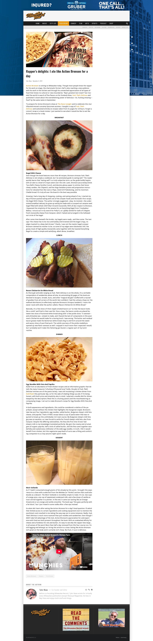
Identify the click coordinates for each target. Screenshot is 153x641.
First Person (49, 576)
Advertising (123, 637)
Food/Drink (63, 23)
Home (38, 23)
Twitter (91, 27)
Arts (87, 23)
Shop (111, 23)
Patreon (118, 27)
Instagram (97, 27)
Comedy (73, 23)
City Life (53, 23)
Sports (94, 23)
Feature (41, 576)
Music (44, 23)
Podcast (103, 23)
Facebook (84, 27)
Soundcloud (111, 27)
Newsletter (125, 27)
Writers (117, 637)
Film (80, 23)
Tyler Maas (29, 81)
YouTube (104, 27)
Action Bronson (31, 576)
